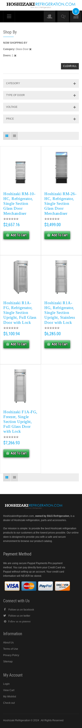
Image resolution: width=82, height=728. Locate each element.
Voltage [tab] (11, 106)
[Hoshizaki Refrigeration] (41, 3)
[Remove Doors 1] (15, 55)
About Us (8, 642)
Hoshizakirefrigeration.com (18, 516)
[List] (14, 136)
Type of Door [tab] (15, 95)
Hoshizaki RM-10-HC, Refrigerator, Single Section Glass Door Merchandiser (19, 203)
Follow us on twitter (19, 615)
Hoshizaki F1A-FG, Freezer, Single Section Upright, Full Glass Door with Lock (20, 422)
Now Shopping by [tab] (15, 42)
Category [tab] (13, 83)
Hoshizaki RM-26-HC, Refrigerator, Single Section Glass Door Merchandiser (60, 203)
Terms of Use (10, 648)
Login (6, 683)
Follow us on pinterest (19, 621)
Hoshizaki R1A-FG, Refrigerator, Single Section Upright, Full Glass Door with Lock (19, 312)
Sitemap (8, 661)
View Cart (8, 690)
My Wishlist (9, 696)
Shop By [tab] (10, 32)
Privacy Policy (11, 655)
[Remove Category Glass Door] (30, 49)
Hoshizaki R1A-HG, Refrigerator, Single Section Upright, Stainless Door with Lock (59, 312)
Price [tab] (10, 118)
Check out (9, 702)
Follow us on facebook (21, 609)
